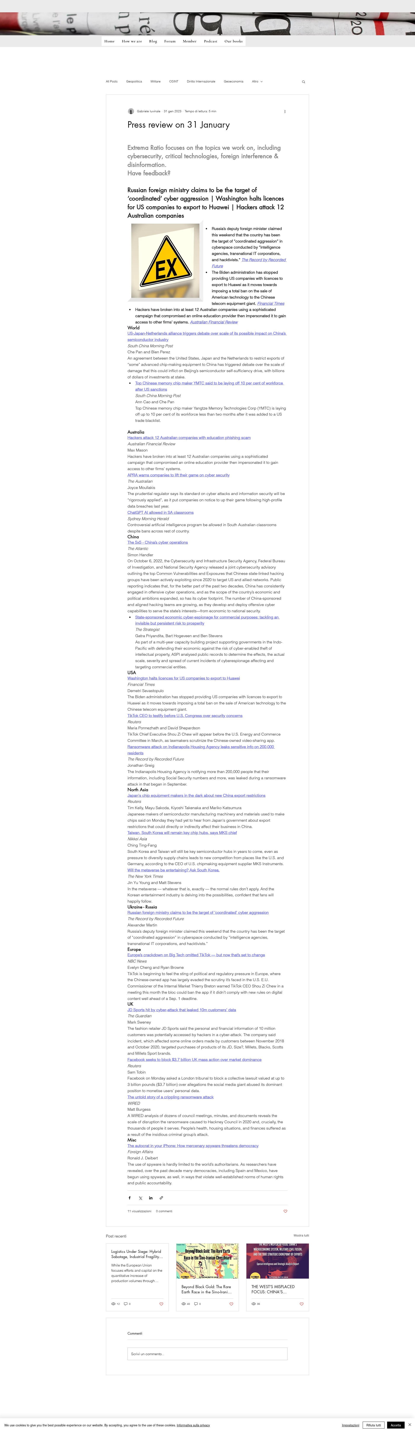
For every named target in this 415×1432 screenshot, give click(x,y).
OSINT (173, 81)
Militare (156, 81)
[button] (304, 81)
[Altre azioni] (284, 111)
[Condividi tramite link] (161, 1198)
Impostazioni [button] (350, 1425)
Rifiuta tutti (373, 1425)
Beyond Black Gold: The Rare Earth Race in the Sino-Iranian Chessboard (207, 1289)
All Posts (112, 81)
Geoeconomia (233, 81)
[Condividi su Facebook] (130, 1198)
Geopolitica (134, 81)
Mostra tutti (301, 1235)
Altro (255, 81)
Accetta (396, 1425)
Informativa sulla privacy (193, 1425)
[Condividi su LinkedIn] (151, 1198)
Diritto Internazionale (201, 81)
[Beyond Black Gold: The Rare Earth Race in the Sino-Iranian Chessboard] (207, 1261)
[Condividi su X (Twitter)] (140, 1198)
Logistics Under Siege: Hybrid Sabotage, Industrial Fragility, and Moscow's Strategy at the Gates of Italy (136, 1254)
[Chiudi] (409, 1425)
